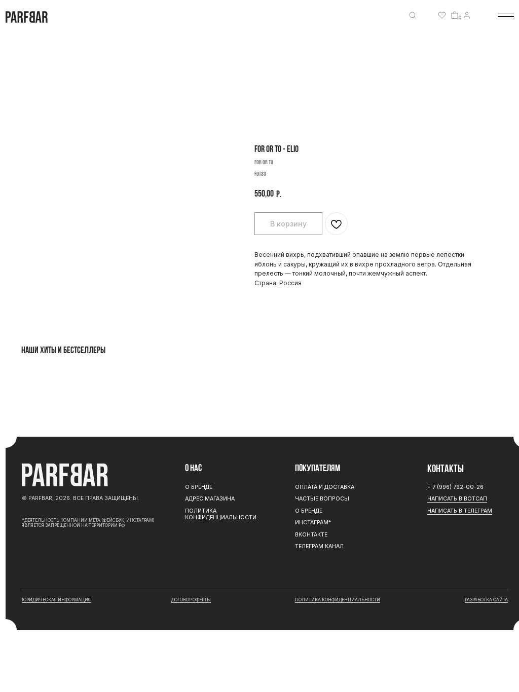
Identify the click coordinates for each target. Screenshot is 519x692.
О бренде (308, 511)
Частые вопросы (322, 498)
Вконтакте (311, 534)
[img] (413, 15)
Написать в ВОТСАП (457, 498)
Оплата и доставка (324, 487)
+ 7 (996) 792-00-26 (455, 487)
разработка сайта (486, 599)
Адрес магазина (210, 498)
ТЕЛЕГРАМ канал (319, 546)
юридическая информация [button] (56, 599)
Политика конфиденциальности (220, 514)
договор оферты (191, 599)
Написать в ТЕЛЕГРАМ (459, 511)
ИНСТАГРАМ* (313, 522)
